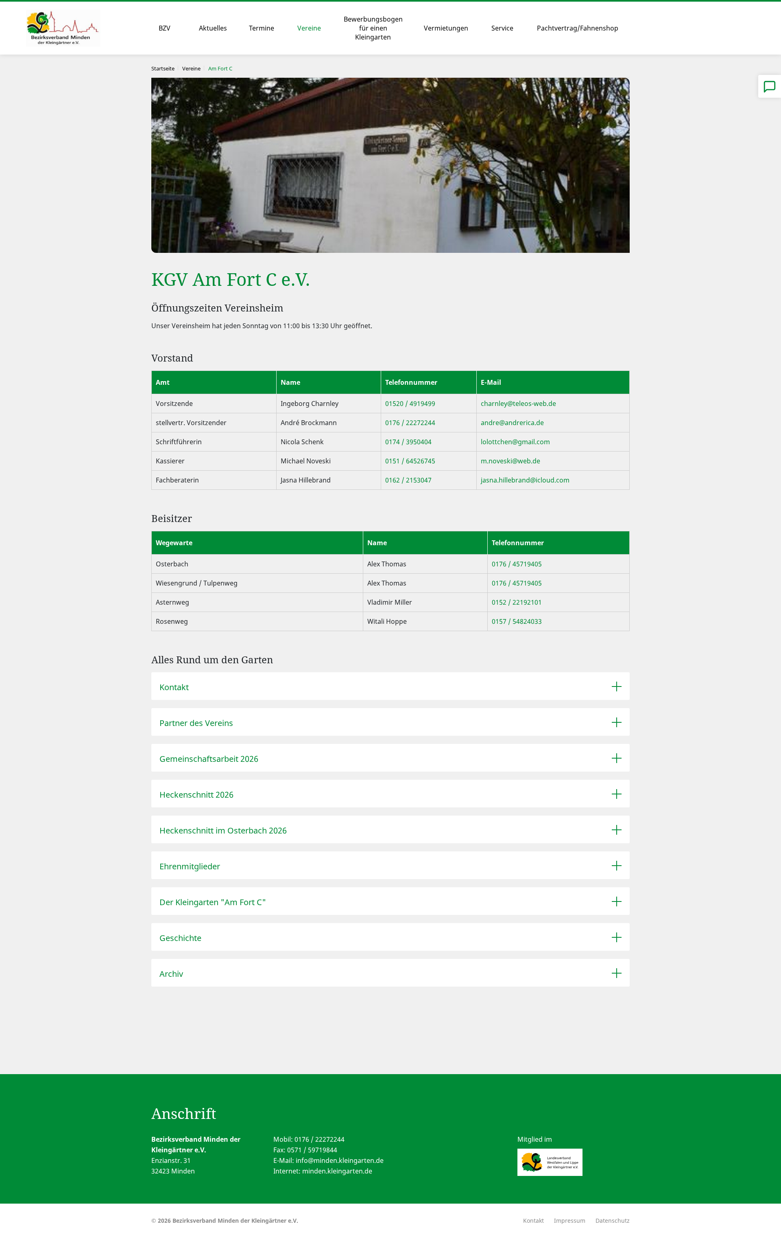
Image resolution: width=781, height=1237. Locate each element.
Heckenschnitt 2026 (196, 794)
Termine (261, 28)
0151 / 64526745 (410, 460)
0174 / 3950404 (408, 441)
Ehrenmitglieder (189, 866)
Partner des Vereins (196, 722)
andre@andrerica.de (512, 422)
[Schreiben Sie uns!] (769, 86)
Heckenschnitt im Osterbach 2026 (223, 830)
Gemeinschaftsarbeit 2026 (208, 758)
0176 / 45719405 (517, 563)
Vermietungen (446, 28)
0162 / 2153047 (408, 480)
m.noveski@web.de (510, 460)
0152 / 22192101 (517, 602)
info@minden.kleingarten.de (340, 1160)
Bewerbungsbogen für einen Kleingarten (373, 28)
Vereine (309, 28)
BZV (164, 28)
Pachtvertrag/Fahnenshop (577, 28)
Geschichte (180, 937)
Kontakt (174, 687)
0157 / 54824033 (517, 621)
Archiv (171, 973)
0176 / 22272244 (410, 422)
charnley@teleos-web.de (518, 403)
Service (502, 28)
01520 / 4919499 (410, 403)
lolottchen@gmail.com (515, 441)
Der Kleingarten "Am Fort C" (212, 902)
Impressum (569, 1220)
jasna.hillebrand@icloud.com (525, 480)
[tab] (390, 686)
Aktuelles (213, 28)
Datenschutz (613, 1220)
